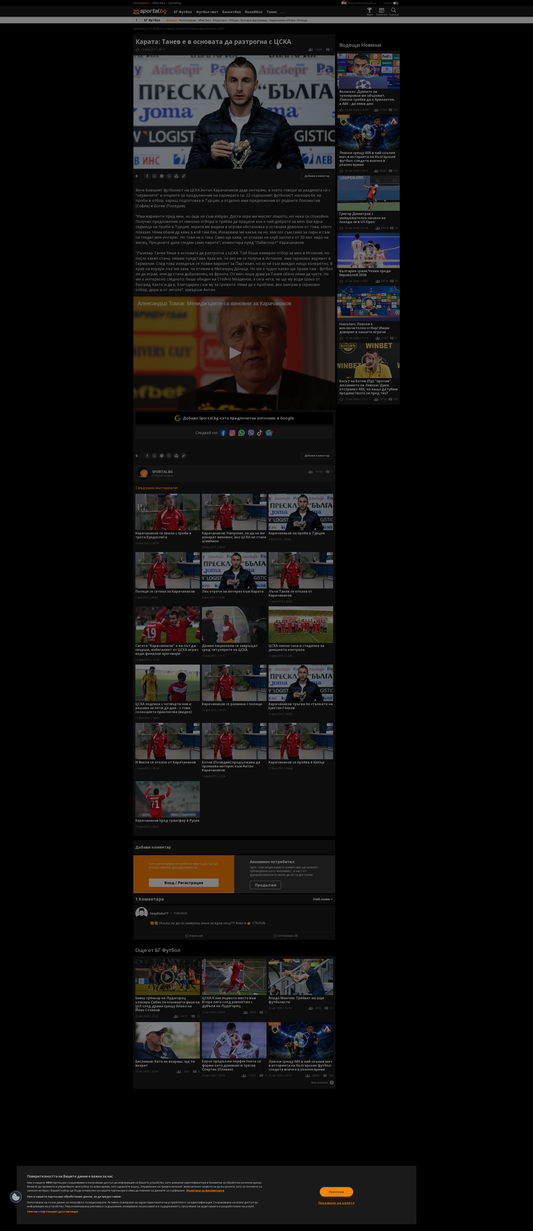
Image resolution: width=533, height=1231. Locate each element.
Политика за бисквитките (205, 1190)
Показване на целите (336, 1203)
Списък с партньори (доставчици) (52, 1211)
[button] (16, 1197)
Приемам (336, 1192)
